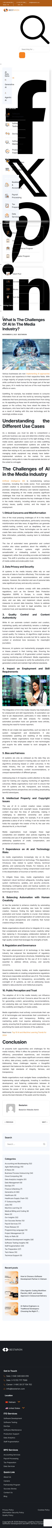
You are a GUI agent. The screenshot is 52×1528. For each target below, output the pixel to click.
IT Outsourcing (11, 1202)
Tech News (9, 1252)
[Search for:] (26, 1144)
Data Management (12, 1183)
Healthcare (9, 1195)
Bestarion (22, 334)
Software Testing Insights (15, 1243)
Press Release (10, 1227)
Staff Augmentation (12, 1246)
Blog (4, 311)
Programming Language (14, 1230)
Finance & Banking (12, 1189)
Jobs (7, 1205)
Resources (6, 264)
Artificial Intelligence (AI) (13, 481)
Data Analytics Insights (14, 1179)
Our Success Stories (13, 1221)
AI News (8, 1170)
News (7, 1214)
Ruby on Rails (10, 1236)
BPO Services (10, 179)
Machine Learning (12, 1208)
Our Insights (10, 1217)
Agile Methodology (12, 1167)
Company (6, 223)
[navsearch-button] (35, 44)
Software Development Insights (17, 1240)
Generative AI (10, 1192)
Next (44, 1122)
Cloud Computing (12, 1176)
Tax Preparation (11, 1249)
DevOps (8, 1186)
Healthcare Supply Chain (15, 1198)
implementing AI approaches (38, 374)
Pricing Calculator (9, 305)
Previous (9, 1122)
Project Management (13, 1233)
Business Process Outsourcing (17, 1173)
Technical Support (12, 1255)
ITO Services (10, 108)
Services (6, 64)
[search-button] (22, 55)
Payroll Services (11, 1224)
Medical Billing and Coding (15, 1211)
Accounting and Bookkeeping (16, 1164)
